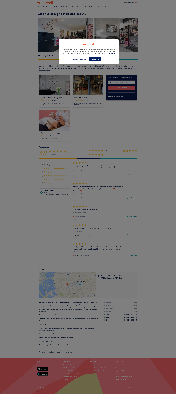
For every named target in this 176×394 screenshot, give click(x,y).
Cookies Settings (79, 59)
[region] (89, 51)
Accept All (95, 59)
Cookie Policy (110, 53)
